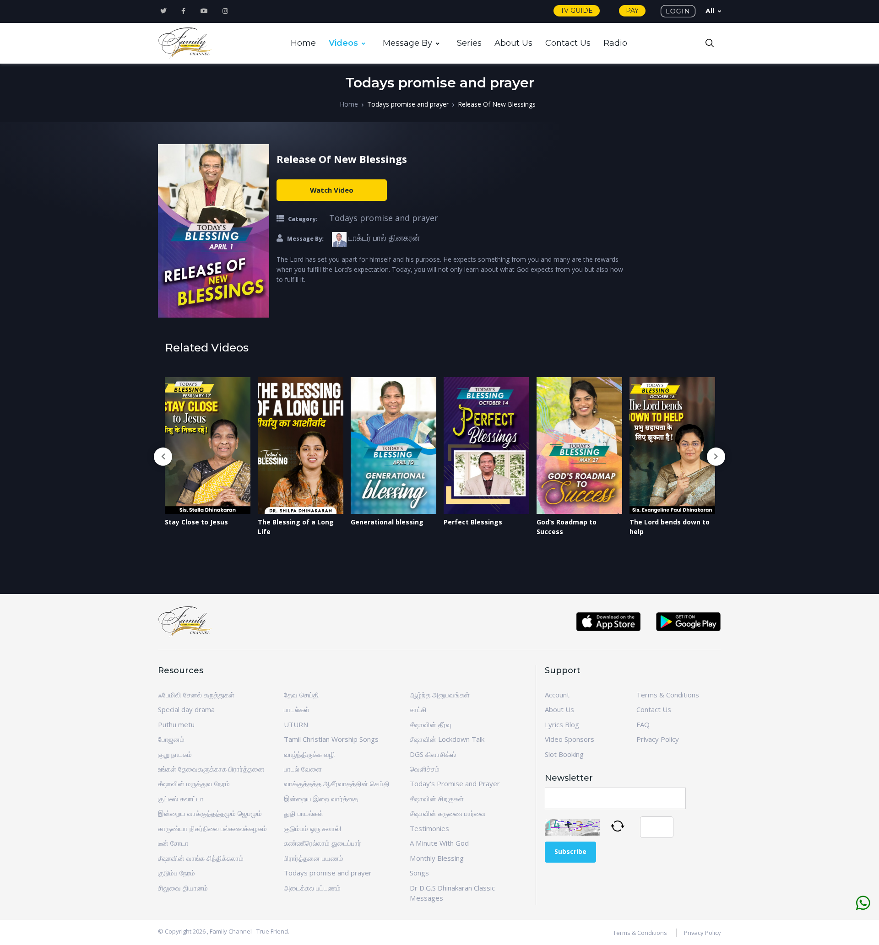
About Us (513, 43)
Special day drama (186, 709)
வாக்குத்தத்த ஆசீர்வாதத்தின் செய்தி (337, 783)
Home (303, 43)
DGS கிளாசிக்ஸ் (433, 754)
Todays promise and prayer (408, 104)
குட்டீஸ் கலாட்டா (181, 798)
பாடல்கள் (296, 709)
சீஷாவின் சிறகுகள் (437, 798)
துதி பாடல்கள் (303, 813)
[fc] (185, 43)
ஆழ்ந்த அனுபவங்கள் (440, 694)
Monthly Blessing (437, 858)
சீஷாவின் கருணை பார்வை (448, 813)
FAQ (643, 724)
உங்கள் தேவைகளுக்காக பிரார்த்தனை (211, 768)
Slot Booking (564, 754)
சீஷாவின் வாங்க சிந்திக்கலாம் (201, 858)
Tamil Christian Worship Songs (331, 739)
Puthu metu (176, 724)
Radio (615, 43)
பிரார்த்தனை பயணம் (313, 858)
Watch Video (331, 189)
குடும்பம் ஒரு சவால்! (312, 828)
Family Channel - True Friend (249, 931)
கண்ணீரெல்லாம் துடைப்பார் (322, 843)
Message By (407, 43)
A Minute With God (439, 843)
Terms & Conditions (667, 694)
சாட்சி (418, 709)
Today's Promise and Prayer (455, 783)
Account (557, 694)
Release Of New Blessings (497, 104)
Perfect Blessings (473, 522)
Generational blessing (387, 522)
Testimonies (429, 828)
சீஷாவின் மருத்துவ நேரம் (194, 783)
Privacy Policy (657, 739)
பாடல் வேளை (303, 768)
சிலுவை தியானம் (183, 887)
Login (678, 11)
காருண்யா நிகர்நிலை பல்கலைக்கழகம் (212, 828)
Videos (343, 43)
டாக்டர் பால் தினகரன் (384, 237)
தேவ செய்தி (301, 694)
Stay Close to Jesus (196, 522)
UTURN (296, 724)
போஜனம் (171, 739)
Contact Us (568, 43)
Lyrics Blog (562, 724)
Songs (419, 872)
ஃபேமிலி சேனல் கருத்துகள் (196, 694)
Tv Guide (576, 10)
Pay (632, 10)
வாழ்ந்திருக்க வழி (309, 754)
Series (469, 43)
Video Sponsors (569, 739)
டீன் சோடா (173, 843)
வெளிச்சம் (425, 768)
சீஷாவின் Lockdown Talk (447, 739)
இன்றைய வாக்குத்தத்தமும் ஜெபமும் (210, 813)
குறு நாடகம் (175, 754)
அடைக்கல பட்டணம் (312, 887)
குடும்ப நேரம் (176, 872)
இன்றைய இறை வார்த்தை (321, 798)
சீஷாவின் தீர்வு (430, 724)
